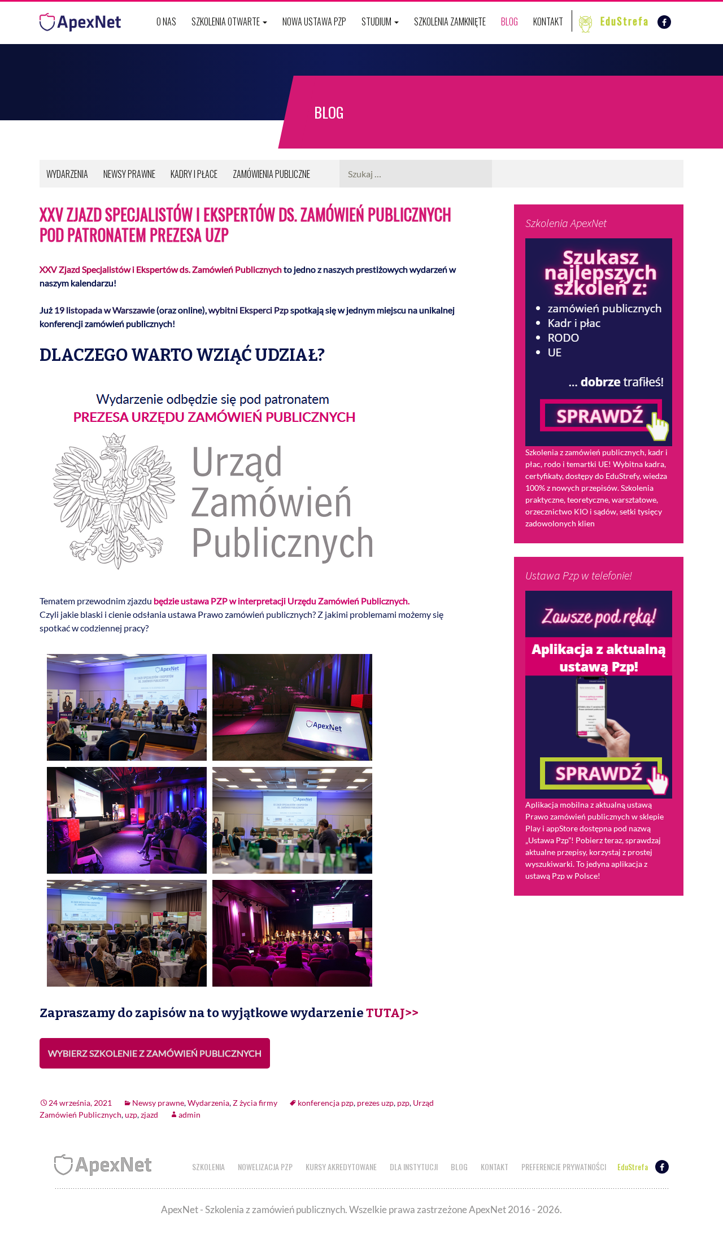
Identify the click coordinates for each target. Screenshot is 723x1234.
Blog (509, 21)
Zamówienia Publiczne (271, 174)
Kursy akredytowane (341, 1166)
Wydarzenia (67, 174)
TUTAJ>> (392, 1013)
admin (189, 1114)
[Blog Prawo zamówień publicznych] (80, 19)
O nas (166, 21)
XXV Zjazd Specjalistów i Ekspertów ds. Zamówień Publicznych (161, 269)
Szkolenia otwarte (226, 21)
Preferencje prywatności (563, 1166)
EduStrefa (624, 21)
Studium (377, 21)
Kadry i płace (194, 174)
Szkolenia (208, 1166)
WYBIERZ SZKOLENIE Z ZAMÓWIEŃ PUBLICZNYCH (155, 1053)
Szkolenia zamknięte (450, 21)
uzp (131, 1114)
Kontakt (548, 21)
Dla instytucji (414, 1166)
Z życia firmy (255, 1102)
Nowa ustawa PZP (314, 21)
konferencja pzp (326, 1102)
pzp (403, 1102)
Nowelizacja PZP (265, 1166)
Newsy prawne (129, 174)
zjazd (149, 1114)
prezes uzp (375, 1102)
